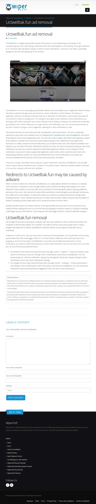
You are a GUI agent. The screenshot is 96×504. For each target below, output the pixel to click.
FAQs (9, 443)
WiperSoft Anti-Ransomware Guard (19, 466)
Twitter (11, 485)
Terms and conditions (66, 501)
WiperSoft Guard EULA (15, 470)
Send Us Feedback (13, 449)
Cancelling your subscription (17, 460)
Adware (28, 18)
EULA (9, 446)
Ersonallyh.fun (74, 135)
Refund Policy (12, 453)
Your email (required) (14, 376)
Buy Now (86, 5)
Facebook (7, 485)
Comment (9, 336)
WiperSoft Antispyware (14, 18)
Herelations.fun (59, 135)
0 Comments (12, 38)
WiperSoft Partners (14, 473)
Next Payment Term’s (14, 456)
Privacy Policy (51, 501)
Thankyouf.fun (47, 135)
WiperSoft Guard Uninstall (16, 463)
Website (9, 386)
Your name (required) (14, 367)
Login (77, 5)
